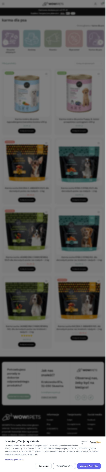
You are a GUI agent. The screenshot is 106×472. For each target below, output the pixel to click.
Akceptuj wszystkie (89, 466)
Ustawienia (43, 466)
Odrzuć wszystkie (64, 466)
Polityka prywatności (14, 459)
